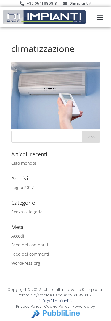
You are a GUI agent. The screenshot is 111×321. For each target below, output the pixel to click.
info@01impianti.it (55, 300)
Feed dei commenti (30, 254)
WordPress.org (25, 263)
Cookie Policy (57, 306)
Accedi (17, 236)
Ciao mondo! (23, 163)
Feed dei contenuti (29, 245)
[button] (100, 17)
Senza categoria (27, 211)
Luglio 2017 (22, 187)
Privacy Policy (28, 306)
